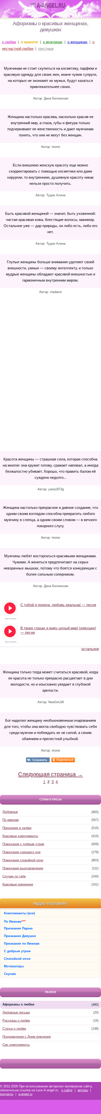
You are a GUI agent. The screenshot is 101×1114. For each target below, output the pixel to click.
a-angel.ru (25, 1094)
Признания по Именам (21, 943)
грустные (46, 48)
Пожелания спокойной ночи (22, 860)
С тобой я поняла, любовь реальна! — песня (58, 605)
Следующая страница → (50, 774)
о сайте (66, 1090)
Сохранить (39, 759)
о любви (9, 42)
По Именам (15, 921)
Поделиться (64, 760)
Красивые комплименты (20, 836)
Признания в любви (16, 828)
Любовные (10, 812)
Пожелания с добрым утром (23, 844)
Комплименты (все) (19, 913)
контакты (6, 1094)
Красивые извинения (17, 884)
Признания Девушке (20, 936)
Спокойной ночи (17, 959)
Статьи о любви (14, 1028)
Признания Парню (18, 928)
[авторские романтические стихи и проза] (48, 5)
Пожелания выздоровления (22, 868)
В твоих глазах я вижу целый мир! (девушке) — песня (58, 630)
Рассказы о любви (16, 1020)
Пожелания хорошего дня (21, 852)
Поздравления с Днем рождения (26, 1036)
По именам (10, 820)
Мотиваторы (14, 966)
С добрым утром (17, 951)
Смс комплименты (16, 1045)
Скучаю (10, 974)
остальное (90, 649)
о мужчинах (53, 42)
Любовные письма (16, 1012)
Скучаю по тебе (14, 876)
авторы (82, 1090)
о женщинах (77, 42)
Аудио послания (50, 903)
